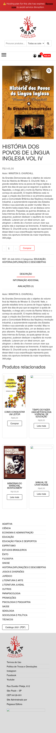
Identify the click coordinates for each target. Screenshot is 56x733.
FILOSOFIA (7, 558)
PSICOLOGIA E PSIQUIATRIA (16, 602)
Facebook (11, 675)
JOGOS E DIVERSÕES (13, 571)
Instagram (11, 670)
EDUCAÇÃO (40, 258)
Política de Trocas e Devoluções (22, 666)
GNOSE (6, 562)
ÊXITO (5, 554)
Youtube (10, 679)
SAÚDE (5, 606)
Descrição (26, 273)
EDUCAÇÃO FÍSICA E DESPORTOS (19, 541)
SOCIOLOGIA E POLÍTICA (14, 615)
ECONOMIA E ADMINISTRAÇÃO (17, 532)
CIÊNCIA (6, 528)
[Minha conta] (34, 55)
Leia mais (41, 425)
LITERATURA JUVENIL (13, 584)
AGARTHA (7, 523)
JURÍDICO (7, 575)
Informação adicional (26, 280)
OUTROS (6, 588)
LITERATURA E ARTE (12, 580)
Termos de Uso (14, 662)
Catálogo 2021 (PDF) (15, 627)
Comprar (27, 248)
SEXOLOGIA (8, 610)
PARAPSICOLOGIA (11, 593)
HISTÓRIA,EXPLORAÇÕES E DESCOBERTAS (24, 261)
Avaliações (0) (26, 286)
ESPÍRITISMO (9, 545)
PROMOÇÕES (9, 597)
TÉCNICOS (7, 619)
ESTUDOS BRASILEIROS (14, 549)
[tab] (28, 274)
